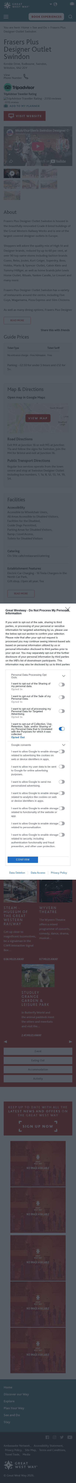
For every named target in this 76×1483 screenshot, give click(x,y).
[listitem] (38, 676)
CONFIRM (23, 859)
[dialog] (38, 742)
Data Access (38, 872)
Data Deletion (17, 872)
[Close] (68, 610)
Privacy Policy (59, 872)
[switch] (62, 684)
